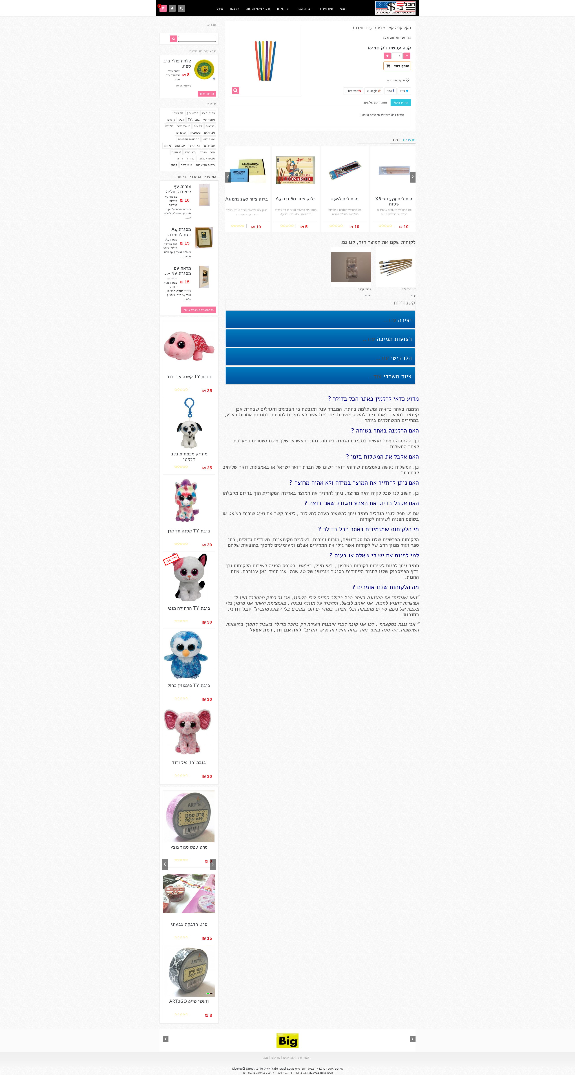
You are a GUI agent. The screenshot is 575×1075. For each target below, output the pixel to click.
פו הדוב (176, 152)
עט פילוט (209, 139)
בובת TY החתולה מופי (189, 608)
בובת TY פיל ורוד (189, 762)
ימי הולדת (283, 9)
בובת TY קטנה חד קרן (189, 531)
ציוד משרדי (325, 9)
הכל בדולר (321, 1069)
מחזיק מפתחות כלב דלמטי (189, 456)
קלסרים (181, 132)
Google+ (372, 91)
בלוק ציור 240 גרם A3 (246, 199)
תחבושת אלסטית (188, 139)
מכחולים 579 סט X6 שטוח (394, 201)
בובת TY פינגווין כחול (189, 685)
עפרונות (180, 145)
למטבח (234, 9)
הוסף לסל (400, 65)
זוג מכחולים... (407, 289)
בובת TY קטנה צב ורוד (189, 376)
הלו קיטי (194, 145)
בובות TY (194, 119)
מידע (220, 9)
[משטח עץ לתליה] (204, 195)
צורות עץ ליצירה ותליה (178, 189)
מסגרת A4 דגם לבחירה (179, 232)
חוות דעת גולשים (375, 102)
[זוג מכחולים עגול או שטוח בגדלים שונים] (396, 267)
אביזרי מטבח (206, 158)
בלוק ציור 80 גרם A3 (296, 198)
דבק (181, 119)
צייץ (403, 91)
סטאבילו (195, 132)
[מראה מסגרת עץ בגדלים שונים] (204, 277)
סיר (212, 152)
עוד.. (390, 320)
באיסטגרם (259, 1073)
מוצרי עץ (209, 119)
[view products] (287, 1040)
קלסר (173, 165)
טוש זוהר (186, 165)
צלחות (168, 145)
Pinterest (352, 91)
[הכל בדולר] (395, 7)
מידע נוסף (401, 102)
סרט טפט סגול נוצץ (189, 847)
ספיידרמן (209, 145)
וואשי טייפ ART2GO (189, 1001)
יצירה (404, 320)
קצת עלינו (288, 1058)
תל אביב (270, 1073)
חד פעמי (177, 113)
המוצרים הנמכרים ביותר (196, 176)
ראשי (343, 9)
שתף (390, 91)
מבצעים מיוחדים (202, 51)
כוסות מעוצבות (205, 165)
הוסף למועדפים (396, 80)
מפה (265, 1058)
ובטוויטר (247, 1073)
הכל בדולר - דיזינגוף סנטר (291, 1073)
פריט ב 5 (192, 113)
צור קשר (275, 1058)
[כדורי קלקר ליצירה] (351, 267)
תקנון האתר (303, 1058)
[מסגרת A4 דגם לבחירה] (204, 238)
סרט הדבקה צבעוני (189, 924)
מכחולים (209, 132)
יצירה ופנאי (303, 9)
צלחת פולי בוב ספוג (177, 63)
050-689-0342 (304, 1069)
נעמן (392, 608)
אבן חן (284, 629)
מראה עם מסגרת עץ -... (177, 271)
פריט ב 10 (208, 113)
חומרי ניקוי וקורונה (258, 9)
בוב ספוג (190, 152)
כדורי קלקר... (363, 289)
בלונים (169, 126)
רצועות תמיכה (393, 339)
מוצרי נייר (183, 126)
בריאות (210, 126)
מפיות (203, 152)
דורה (180, 158)
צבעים (198, 126)
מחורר (190, 158)
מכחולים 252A (344, 198)
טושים (171, 119)
